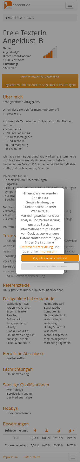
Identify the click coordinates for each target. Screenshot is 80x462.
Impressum (48, 251)
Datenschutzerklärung (36, 247)
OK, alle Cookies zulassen (50, 258)
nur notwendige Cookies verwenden (50, 266)
